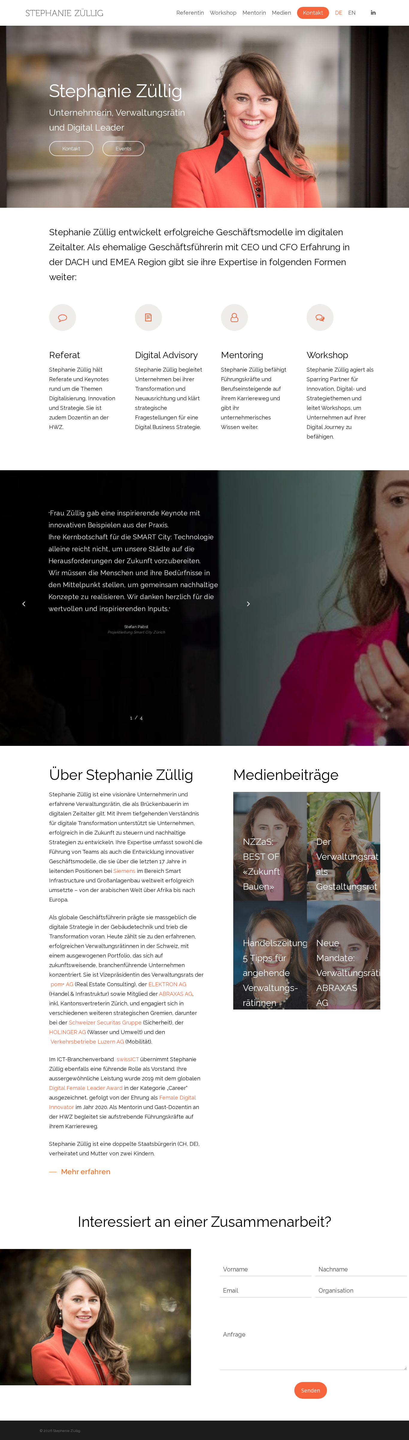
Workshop (223, 13)
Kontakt (313, 13)
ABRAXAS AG (175, 994)
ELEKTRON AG (167, 984)
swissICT (128, 1059)
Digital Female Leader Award (85, 1088)
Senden (310, 1390)
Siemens (124, 871)
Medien (281, 13)
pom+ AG (62, 984)
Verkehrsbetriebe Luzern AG (87, 1042)
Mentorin (254, 13)
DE (338, 13)
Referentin (190, 13)
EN (352, 13)
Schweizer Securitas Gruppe (105, 1022)
